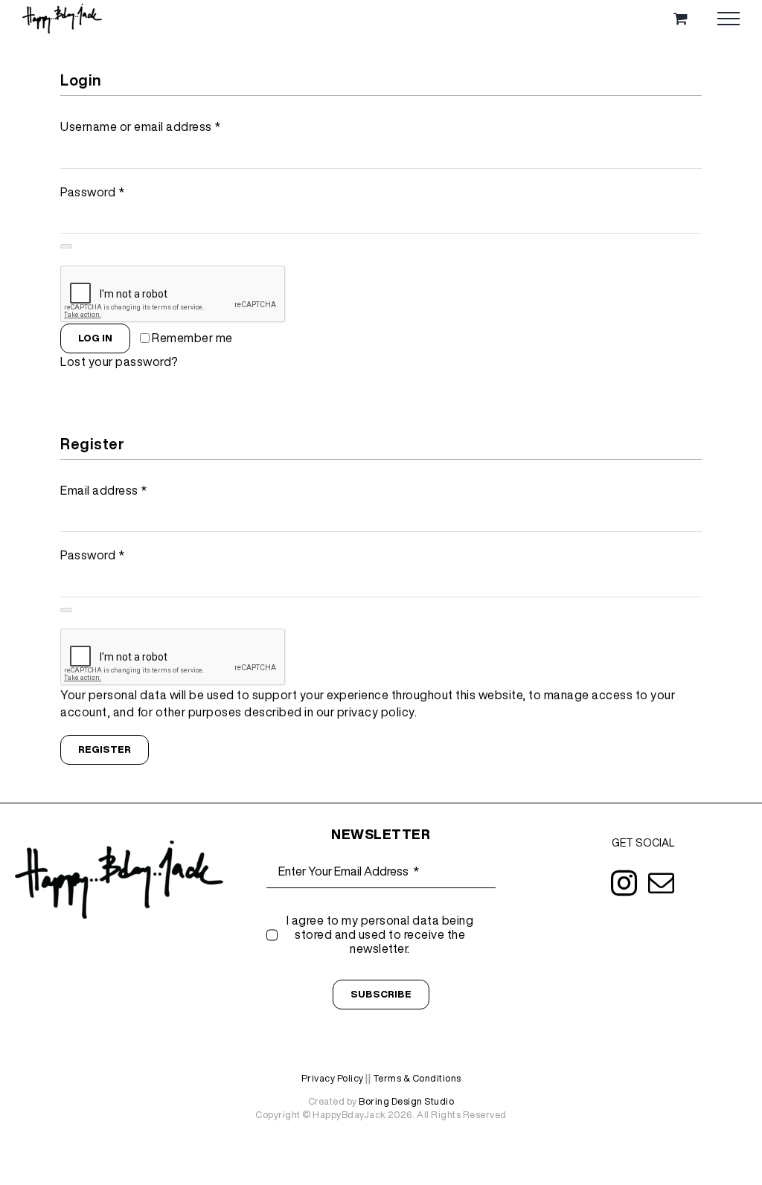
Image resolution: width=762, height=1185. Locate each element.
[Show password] (66, 246)
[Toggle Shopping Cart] (680, 18)
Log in (95, 338)
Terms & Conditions (417, 1078)
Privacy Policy (332, 1078)
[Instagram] (624, 883)
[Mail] (661, 883)
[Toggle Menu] (728, 18)
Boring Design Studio (406, 1101)
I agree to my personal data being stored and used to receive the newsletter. (380, 934)
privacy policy (375, 712)
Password (92, 192)
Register (104, 749)
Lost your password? (119, 361)
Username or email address (140, 126)
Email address (103, 490)
